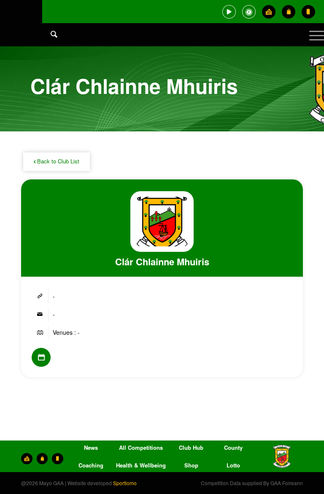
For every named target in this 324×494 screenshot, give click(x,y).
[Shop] (288, 12)
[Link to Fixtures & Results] (41, 357)
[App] (308, 12)
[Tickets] (268, 12)
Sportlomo (125, 482)
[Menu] (312, 42)
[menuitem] (49, 42)
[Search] (49, 33)
